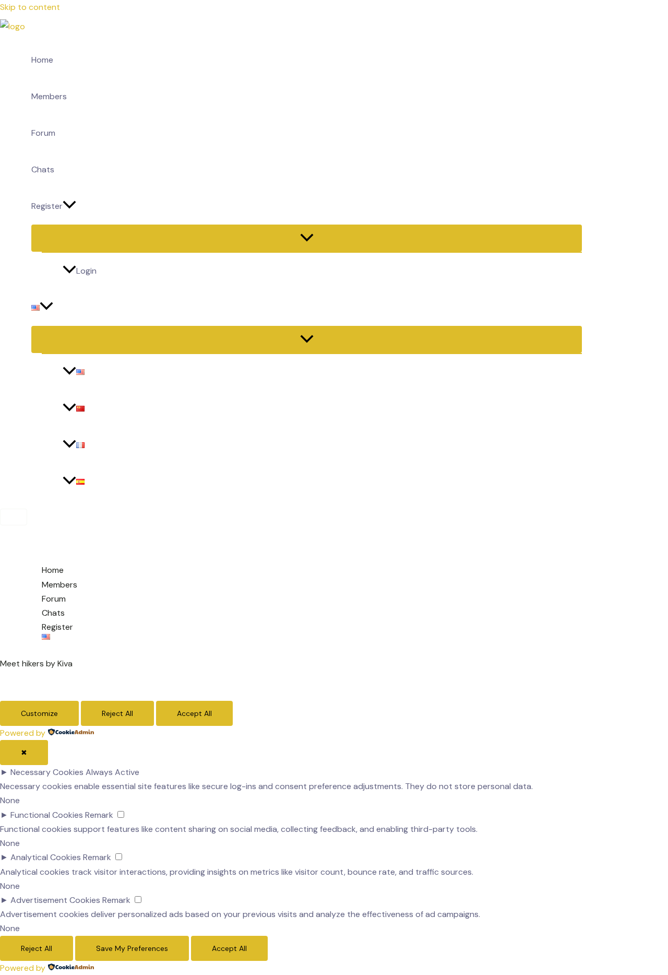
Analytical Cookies (45, 857)
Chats (42, 169)
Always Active (112, 772)
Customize (39, 713)
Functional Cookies (46, 814)
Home (42, 59)
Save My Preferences (132, 948)
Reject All (117, 713)
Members (49, 96)
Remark (99, 814)
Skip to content (30, 7)
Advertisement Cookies (55, 900)
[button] (69, 206)
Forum (43, 132)
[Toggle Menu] (306, 238)
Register (47, 206)
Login (86, 270)
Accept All (194, 713)
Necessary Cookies (47, 772)
